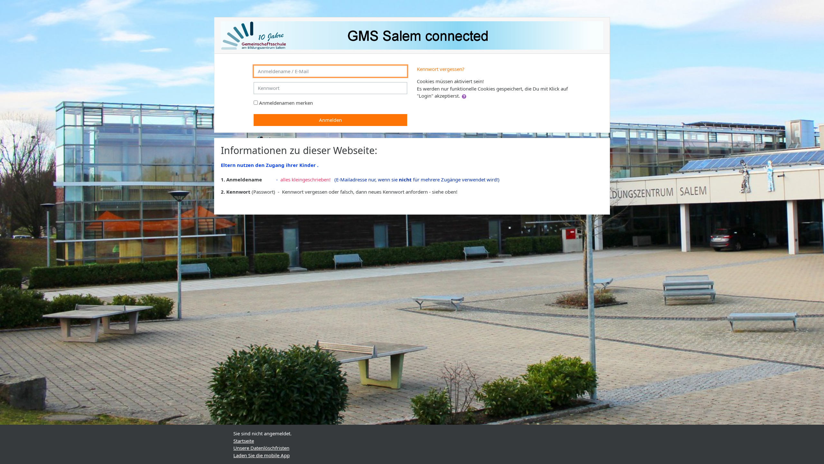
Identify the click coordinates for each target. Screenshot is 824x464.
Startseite (243, 441)
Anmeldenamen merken (286, 103)
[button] (465, 96)
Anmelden (330, 120)
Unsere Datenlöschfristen (261, 448)
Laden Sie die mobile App (261, 455)
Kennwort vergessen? (440, 69)
